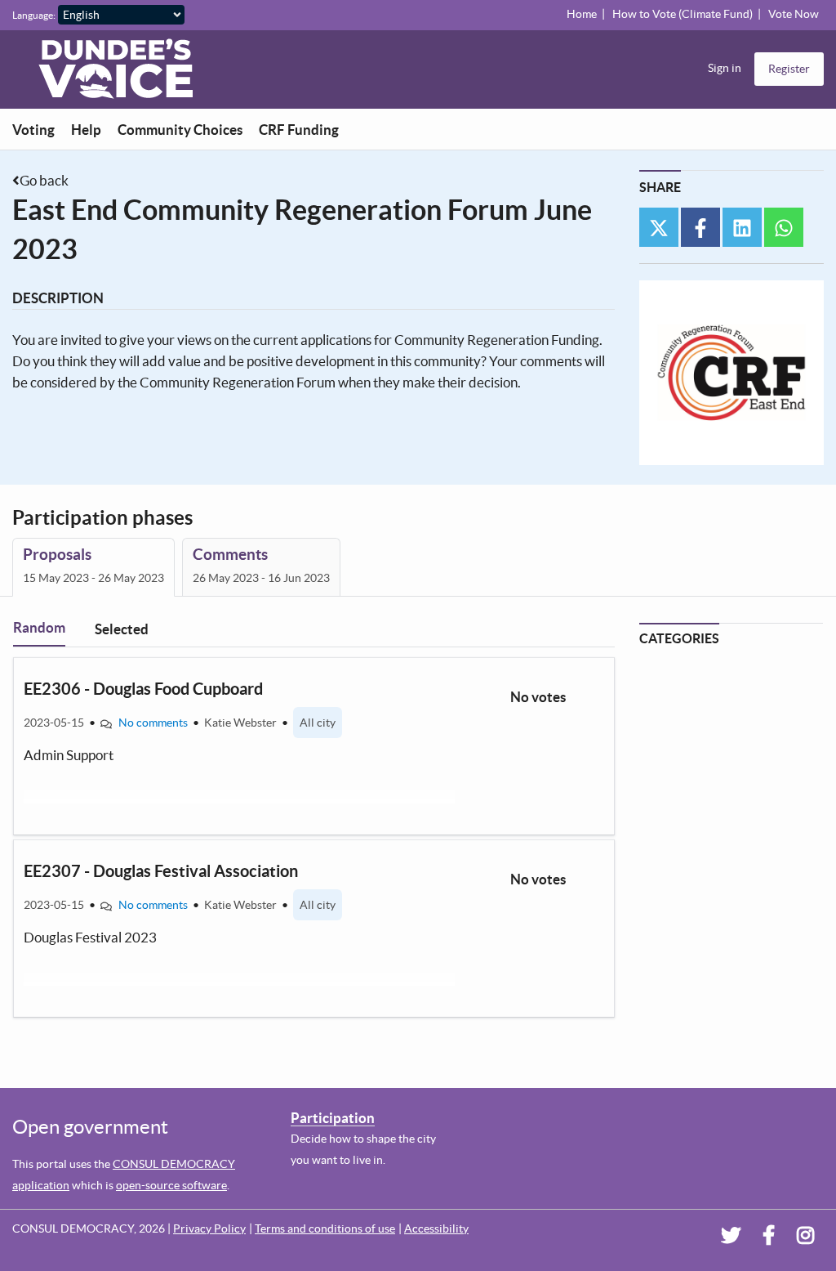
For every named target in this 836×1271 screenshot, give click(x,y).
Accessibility (436, 1228)
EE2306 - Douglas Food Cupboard (143, 688)
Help (86, 129)
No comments (153, 722)
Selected (122, 629)
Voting (33, 129)
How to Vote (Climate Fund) (682, 13)
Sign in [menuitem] (724, 67)
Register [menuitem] (789, 68)
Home (582, 13)
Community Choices (180, 129)
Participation (333, 1118)
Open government (90, 1127)
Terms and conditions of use (325, 1228)
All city (318, 722)
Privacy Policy (209, 1228)
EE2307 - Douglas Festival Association (161, 871)
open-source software (171, 1185)
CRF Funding (299, 129)
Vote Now (793, 13)
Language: (34, 15)
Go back (44, 180)
